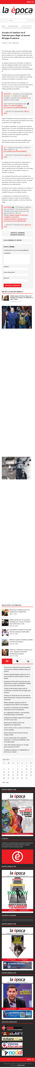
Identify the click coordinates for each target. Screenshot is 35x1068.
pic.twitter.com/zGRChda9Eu (15, 221)
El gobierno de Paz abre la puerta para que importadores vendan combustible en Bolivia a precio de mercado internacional (17, 683)
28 (13, 778)
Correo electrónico (9, 272)
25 (31, 775)
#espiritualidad (10, 219)
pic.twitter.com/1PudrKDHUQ (15, 151)
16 (22, 772)
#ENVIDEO (8, 207)
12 (4, 772)
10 (26, 769)
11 (31, 769)
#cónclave (24, 98)
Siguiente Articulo (17, 235)
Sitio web (6, 278)
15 (17, 772)
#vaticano (24, 215)
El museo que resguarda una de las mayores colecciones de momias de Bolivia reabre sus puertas (17, 669)
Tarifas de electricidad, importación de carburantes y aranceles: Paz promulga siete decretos (17, 690)
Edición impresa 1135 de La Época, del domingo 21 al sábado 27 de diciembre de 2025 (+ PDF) (21, 297)
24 (26, 775)
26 (4, 778)
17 (26, 772)
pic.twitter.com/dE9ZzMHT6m (15, 108)
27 (8, 778)
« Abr (3, 782)
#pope (17, 215)
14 (13, 772)
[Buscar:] (17, 20)
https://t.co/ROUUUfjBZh (13, 106)
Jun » (7, 782)
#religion (7, 217)
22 (17, 775)
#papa (12, 215)
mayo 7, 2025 (7, 43)
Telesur (16, 43)
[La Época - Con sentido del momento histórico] (17, 10)
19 (4, 775)
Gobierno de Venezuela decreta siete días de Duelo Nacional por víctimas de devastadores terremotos (17, 697)
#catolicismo (22, 219)
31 (26, 778)
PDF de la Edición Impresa (12, 291)
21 (13, 775)
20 (8, 775)
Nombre (6, 266)
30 (22, 778)
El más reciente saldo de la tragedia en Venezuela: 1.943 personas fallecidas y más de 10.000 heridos (16, 740)
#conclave (15, 217)
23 (22, 775)
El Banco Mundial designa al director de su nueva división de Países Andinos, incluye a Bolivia (17, 676)
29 (17, 778)
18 (31, 772)
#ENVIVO (7, 94)
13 (8, 772)
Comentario (7, 253)
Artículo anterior (17, 233)
